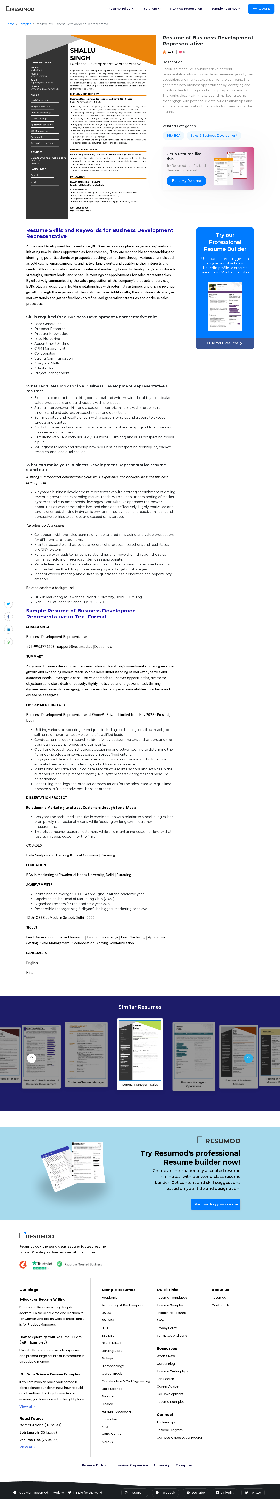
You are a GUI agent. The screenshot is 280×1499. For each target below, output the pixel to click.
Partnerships (166, 1422)
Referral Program (170, 1430)
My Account (261, 9)
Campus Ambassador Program (180, 1437)
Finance (108, 1396)
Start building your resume (216, 1204)
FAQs (160, 1320)
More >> (108, 1442)
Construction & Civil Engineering (126, 1381)
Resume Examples (170, 1401)
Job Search (165, 1379)
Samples (25, 24)
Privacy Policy (167, 1328)
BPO (105, 1328)
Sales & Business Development (214, 135)
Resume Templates (172, 1297)
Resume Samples (170, 1305)
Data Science (112, 1388)
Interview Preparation (186, 9)
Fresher (107, 1404)
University (162, 1465)
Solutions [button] (151, 9)
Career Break (112, 1373)
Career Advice (168, 1386)
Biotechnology (113, 1366)
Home (10, 24)
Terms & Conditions (172, 1335)
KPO (105, 1426)
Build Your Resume (222, 343)
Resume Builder (95, 1465)
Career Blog (166, 1363)
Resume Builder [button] (120, 9)
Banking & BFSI (112, 1351)
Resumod (219, 1297)
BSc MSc (108, 1335)
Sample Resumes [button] (224, 9)
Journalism (110, 1419)
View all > (27, 1406)
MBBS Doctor (111, 1434)
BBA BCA (173, 135)
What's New (166, 1356)
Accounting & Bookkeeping (122, 1305)
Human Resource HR (117, 1411)
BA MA (106, 1313)
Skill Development (170, 1394)
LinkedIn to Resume (171, 1313)
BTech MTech (112, 1343)
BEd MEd (108, 1320)
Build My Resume (186, 181)
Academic (109, 1297)
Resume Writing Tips (172, 1371)
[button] (248, 1058)
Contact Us (220, 1305)
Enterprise (184, 1465)
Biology (107, 1358)
